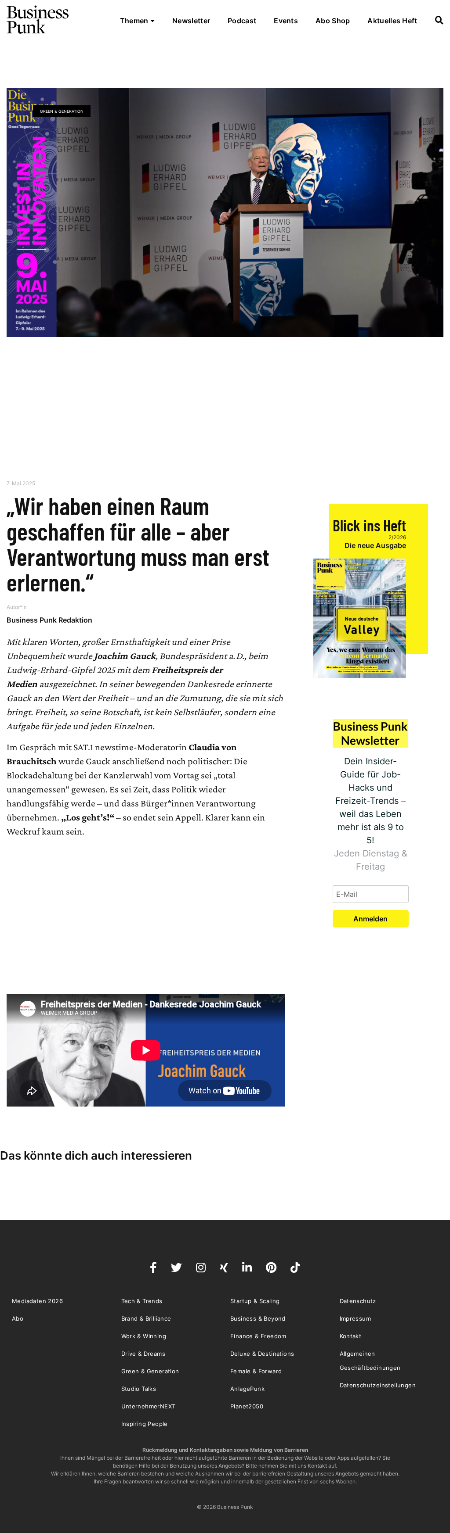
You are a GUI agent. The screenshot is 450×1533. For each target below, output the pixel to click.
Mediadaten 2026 (37, 1300)
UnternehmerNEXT (148, 1406)
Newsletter (191, 20)
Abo (17, 1318)
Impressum (355, 1318)
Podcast (242, 20)
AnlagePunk (247, 1388)
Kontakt (351, 1336)
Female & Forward (256, 1371)
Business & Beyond (258, 1318)
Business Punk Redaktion (49, 620)
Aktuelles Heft (392, 20)
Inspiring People (144, 1423)
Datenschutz (358, 1300)
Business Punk (38, 19)
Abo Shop (333, 20)
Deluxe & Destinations (262, 1353)
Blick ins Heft (369, 525)
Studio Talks (138, 1388)
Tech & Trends (142, 1300)
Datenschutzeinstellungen (378, 1385)
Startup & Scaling (255, 1300)
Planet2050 (246, 1406)
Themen (135, 20)
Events (286, 20)
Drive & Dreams (143, 1353)
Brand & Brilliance (146, 1318)
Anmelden (370, 918)
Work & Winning (144, 1336)
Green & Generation (61, 111)
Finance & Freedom (258, 1336)
